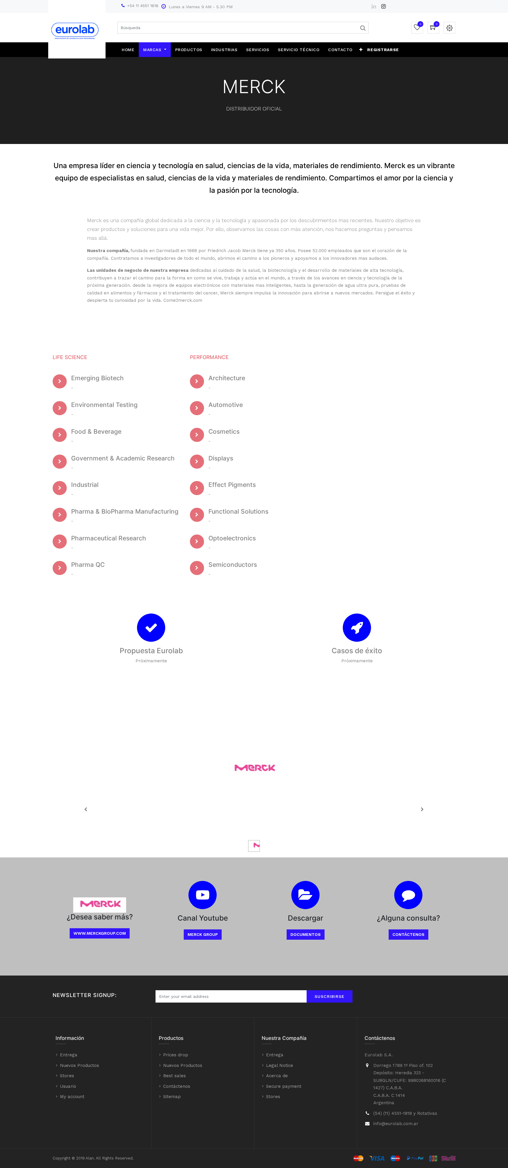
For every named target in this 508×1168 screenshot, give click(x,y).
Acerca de (277, 1075)
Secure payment (283, 1086)
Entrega (68, 1055)
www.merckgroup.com (99, 933)
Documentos (305, 934)
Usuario (68, 1086)
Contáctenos (408, 934)
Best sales (174, 1075)
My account (72, 1096)
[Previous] (86, 809)
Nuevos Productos (79, 1065)
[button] (361, 49)
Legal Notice (279, 1065)
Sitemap (172, 1096)
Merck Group (203, 934)
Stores (67, 1075)
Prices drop (175, 1055)
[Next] (422, 809)
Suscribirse (330, 996)
